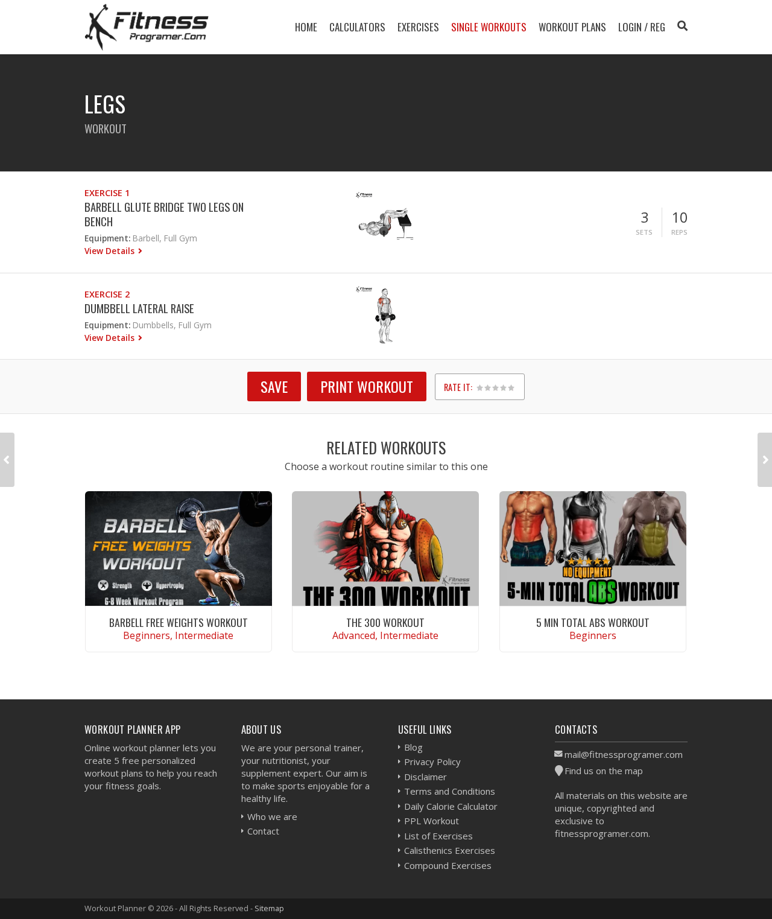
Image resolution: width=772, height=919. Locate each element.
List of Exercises (438, 836)
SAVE (274, 386)
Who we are (272, 816)
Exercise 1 (107, 193)
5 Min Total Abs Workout (593, 622)
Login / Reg (641, 26)
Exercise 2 (107, 294)
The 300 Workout (385, 622)
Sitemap (269, 908)
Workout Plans (572, 26)
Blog (413, 747)
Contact (263, 831)
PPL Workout (431, 821)
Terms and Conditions (449, 791)
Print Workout (366, 386)
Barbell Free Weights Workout (178, 622)
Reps (679, 232)
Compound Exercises (448, 865)
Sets (644, 232)
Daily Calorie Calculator (451, 806)
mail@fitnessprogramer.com (624, 754)
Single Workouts (489, 26)
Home (306, 26)
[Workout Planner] (146, 27)
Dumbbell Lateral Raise (139, 308)
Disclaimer (425, 777)
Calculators (357, 26)
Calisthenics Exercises (449, 850)
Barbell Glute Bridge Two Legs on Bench (164, 214)
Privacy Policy (432, 761)
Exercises (418, 26)
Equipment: (107, 238)
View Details (110, 250)
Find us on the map (604, 771)
